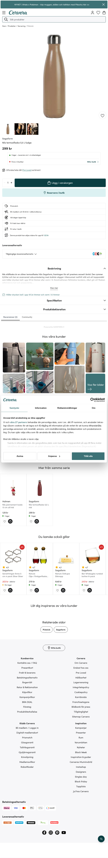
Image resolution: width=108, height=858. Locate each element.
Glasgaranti (27, 742)
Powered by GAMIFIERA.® (54, 327)
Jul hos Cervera (81, 791)
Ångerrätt (27, 682)
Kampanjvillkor (27, 697)
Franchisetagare (80, 701)
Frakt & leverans (27, 672)
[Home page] (18, 13)
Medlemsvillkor (27, 761)
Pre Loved (81, 672)
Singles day (81, 776)
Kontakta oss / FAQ (27, 662)
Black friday (81, 781)
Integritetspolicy (81, 687)
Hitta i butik (91, 161)
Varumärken (81, 742)
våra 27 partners (18, 422)
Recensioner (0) (10, 316)
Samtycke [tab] (14, 408)
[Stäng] (103, 4)
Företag (27, 706)
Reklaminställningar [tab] (67, 408)
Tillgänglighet (81, 711)
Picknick (46, 629)
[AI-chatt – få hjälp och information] (101, 839)
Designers (81, 771)
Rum (81, 737)
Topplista (81, 786)
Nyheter (81, 747)
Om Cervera (81, 662)
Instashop (81, 766)
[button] (6, 19)
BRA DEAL (27, 701)
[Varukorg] (104, 12)
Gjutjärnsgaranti (27, 752)
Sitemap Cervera (81, 716)
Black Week (81, 752)
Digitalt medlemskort (27, 732)
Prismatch (27, 737)
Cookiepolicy (80, 692)
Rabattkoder (27, 766)
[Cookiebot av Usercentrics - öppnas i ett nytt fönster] (92, 400)
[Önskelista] (98, 12)
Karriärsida (81, 697)
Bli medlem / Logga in (27, 727)
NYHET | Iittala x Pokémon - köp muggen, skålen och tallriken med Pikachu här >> (51, 4)
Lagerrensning (80, 682)
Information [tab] (41, 408)
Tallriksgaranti (27, 747)
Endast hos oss (80, 667)
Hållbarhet (80, 677)
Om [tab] (93, 408)
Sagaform (60, 629)
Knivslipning (27, 756)
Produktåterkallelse (27, 711)
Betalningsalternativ (27, 677)
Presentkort (27, 667)
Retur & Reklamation (27, 687)
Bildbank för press (81, 706)
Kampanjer (81, 727)
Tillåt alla (88, 456)
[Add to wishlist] (102, 115)
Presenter (81, 732)
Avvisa (20, 456)
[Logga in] (92, 12)
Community (27, 316)
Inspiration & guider (81, 756)
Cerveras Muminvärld (81, 761)
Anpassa (52, 456)
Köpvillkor (27, 692)
